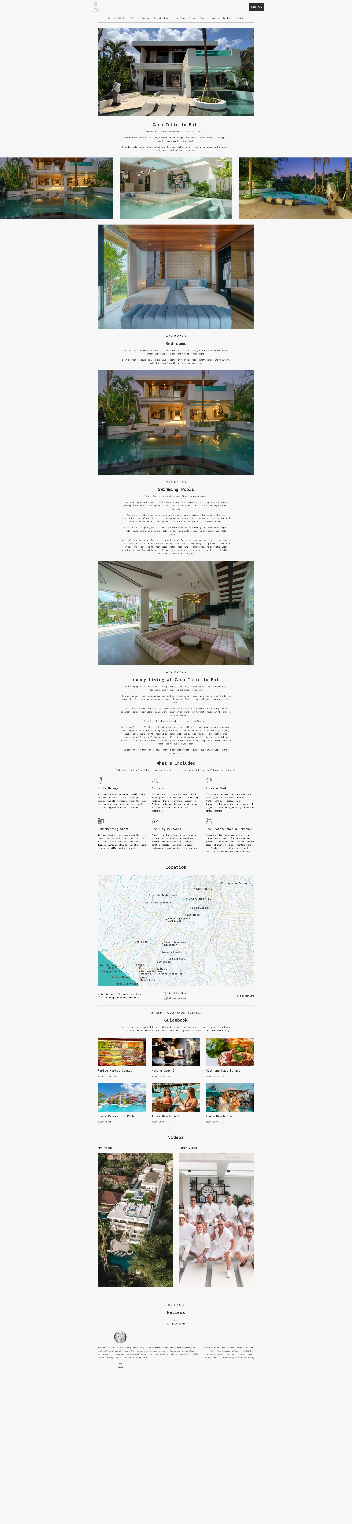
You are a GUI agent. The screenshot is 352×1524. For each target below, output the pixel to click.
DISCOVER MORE (105, 1076)
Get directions (245, 996)
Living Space (178, 18)
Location (215, 18)
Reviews (240, 18)
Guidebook (228, 18)
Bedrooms (146, 18)
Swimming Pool (161, 18)
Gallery (135, 18)
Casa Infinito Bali (118, 18)
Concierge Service (198, 18)
